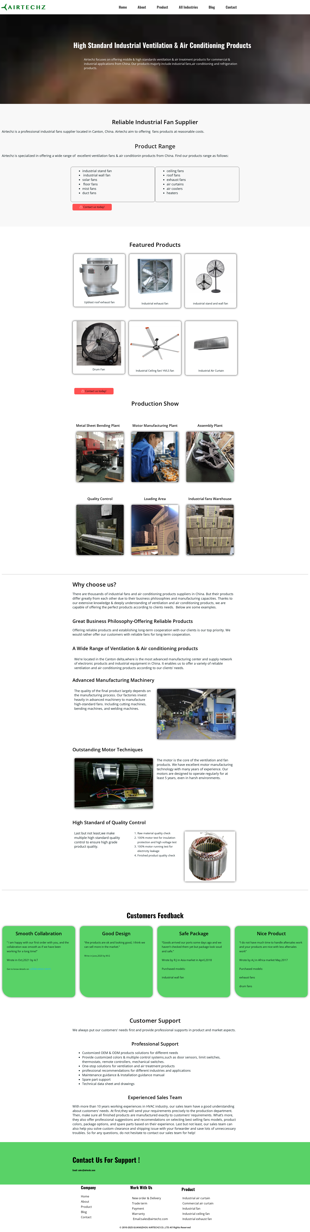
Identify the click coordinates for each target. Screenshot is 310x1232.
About (142, 7)
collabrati (35, 969)
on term (46, 969)
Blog (212, 7)
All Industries (188, 7)
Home (123, 7)
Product (162, 7)
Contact (231, 7)
